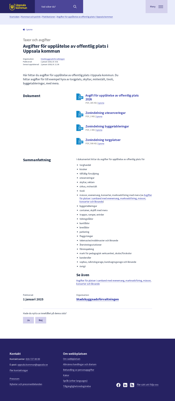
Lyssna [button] (29, 29)
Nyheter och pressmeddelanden (26, 384)
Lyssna (101, 102)
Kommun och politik (30, 16)
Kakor (66, 375)
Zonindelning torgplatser (103, 140)
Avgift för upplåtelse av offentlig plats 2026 (112, 97)
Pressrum (14, 378)
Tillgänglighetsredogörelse (77, 386)
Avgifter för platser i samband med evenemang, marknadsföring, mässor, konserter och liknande (116, 198)
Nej (41, 320)
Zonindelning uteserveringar (105, 113)
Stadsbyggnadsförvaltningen (53, 59)
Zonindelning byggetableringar (107, 126)
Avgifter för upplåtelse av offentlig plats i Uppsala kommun (85, 16)
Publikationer (48, 16)
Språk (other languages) (75, 380)
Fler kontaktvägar (19, 370)
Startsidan (14, 16)
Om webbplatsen (71, 358)
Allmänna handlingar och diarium (79, 364)
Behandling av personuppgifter (78, 369)
